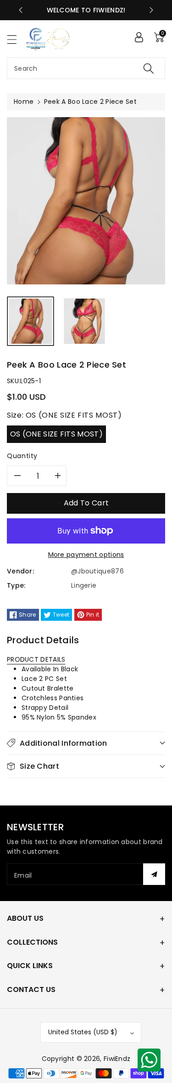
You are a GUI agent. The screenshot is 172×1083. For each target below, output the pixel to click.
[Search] (149, 68)
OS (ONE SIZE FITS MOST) (56, 434)
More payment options (86, 554)
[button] (16, 39)
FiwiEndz (117, 1058)
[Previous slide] (21, 10)
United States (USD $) (82, 1032)
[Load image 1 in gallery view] (30, 321)
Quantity (22, 455)
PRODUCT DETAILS (36, 659)
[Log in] (139, 37)
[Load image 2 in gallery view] (84, 321)
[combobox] (86, 68)
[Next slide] (151, 10)
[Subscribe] (154, 874)
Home (23, 101)
